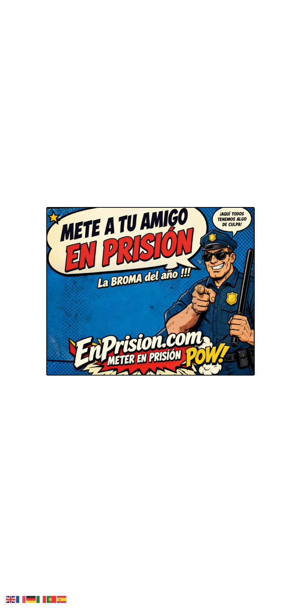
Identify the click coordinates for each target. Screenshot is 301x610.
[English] (11, 599)
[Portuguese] (52, 599)
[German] (31, 599)
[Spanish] (62, 599)
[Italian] (41, 599)
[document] (150, 305)
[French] (21, 599)
